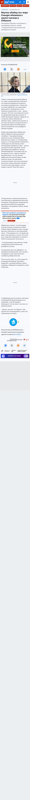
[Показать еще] (25, 69)
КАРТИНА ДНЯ (13, 351)
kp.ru (27, 340)
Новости (19, 5)
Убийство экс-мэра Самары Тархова (22, 351)
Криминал (7, 351)
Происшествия (5, 9)
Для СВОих (13, 5)
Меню (2, 2)
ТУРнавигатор (5, 5)
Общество (5, 220)
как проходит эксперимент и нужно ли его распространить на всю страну (14, 215)
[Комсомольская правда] (9, 2)
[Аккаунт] (28, 2)
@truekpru (17, 334)
